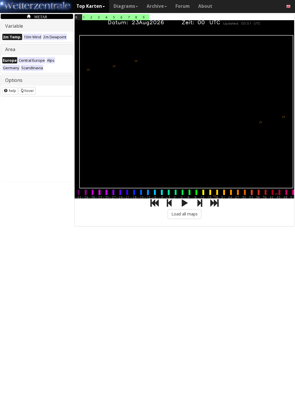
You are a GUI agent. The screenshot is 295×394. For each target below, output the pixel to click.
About (205, 6)
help (12, 90)
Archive (155, 6)
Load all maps (184, 214)
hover (29, 90)
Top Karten (89, 6)
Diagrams (124, 6)
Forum (182, 6)
